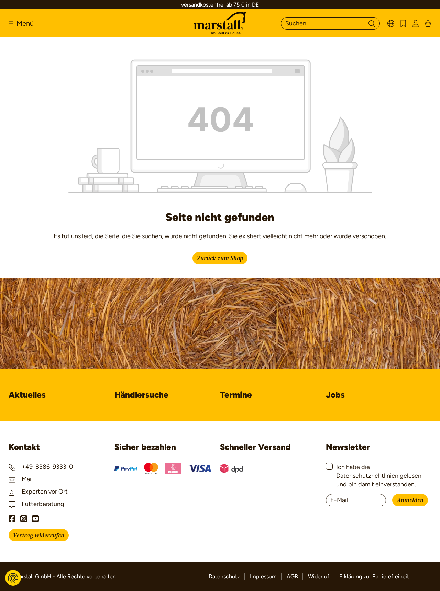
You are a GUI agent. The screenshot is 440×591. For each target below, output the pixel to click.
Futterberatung (42, 504)
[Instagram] (23, 518)
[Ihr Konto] (415, 23)
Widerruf (318, 576)
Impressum (263, 576)
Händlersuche (141, 395)
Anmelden (410, 500)
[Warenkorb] (428, 23)
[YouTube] (35, 518)
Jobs (335, 395)
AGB (292, 576)
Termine (236, 395)
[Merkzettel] (403, 23)
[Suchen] (372, 23)
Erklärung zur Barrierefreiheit (374, 576)
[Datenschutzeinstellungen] (13, 578)
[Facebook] (12, 518)
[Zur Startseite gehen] (220, 23)
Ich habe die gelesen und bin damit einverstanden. (378, 475)
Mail (26, 479)
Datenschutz (224, 576)
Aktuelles (27, 395)
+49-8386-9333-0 (46, 467)
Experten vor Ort (44, 491)
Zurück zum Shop (220, 258)
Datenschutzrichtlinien (367, 475)
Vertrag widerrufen (38, 535)
